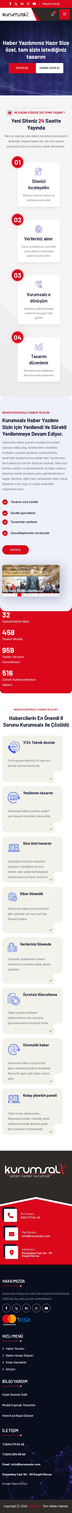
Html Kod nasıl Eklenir (17, 1415)
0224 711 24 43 (30, 1217)
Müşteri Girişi (51, 3)
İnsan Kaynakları (16, 1362)
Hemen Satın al (50, 68)
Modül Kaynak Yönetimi (18, 1405)
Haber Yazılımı (15, 1348)
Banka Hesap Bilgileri (19, 1355)
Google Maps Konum (14, 1483)
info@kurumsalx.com (36, 1235)
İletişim (10, 1369)
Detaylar (22, 68)
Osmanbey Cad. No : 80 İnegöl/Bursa (37, 1254)
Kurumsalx (35, 1506)
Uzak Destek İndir (15, 1394)
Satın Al (15, 549)
